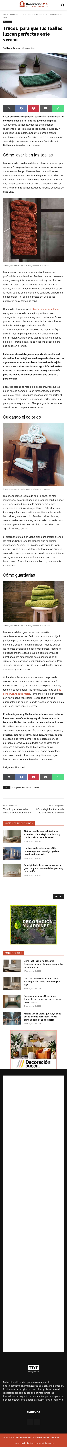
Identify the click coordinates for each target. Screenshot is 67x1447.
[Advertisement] (33, 1214)
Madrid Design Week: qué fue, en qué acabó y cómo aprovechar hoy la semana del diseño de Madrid (42, 1016)
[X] (37, 1422)
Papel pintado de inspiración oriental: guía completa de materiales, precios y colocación (43, 868)
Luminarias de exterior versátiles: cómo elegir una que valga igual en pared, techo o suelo (41, 851)
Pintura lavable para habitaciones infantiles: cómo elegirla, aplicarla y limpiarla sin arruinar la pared (42, 834)
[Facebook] (30, 1422)
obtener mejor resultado (45, 309)
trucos (36, 787)
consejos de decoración (21, 787)
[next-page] (10, 882)
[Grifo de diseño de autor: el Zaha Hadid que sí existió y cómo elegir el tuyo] (12, 983)
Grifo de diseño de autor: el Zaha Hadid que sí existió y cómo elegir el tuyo (42, 981)
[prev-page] (5, 882)
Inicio (5, 14)
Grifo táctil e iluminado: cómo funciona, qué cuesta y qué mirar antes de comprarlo (44, 964)
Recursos (14, 14)
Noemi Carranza (13, 48)
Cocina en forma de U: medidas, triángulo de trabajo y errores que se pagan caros (43, 999)
